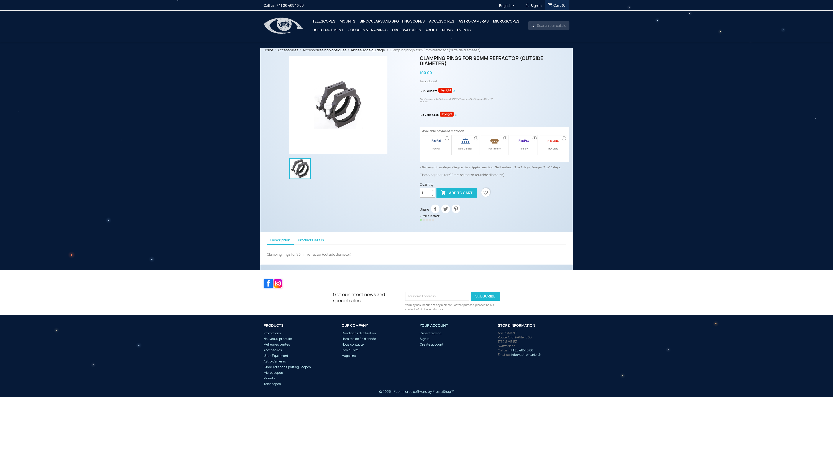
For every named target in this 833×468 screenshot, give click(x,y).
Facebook (268, 283)
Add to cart (456, 192)
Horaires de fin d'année (359, 339)
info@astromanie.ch (526, 355)
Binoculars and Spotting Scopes (392, 21)
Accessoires (441, 21)
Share (435, 209)
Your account (434, 325)
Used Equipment (327, 30)
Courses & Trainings (368, 30)
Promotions (272, 333)
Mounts (347, 21)
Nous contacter (353, 344)
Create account (431, 344)
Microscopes (506, 21)
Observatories (406, 30)
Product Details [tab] (311, 240)
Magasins (349, 356)
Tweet (445, 209)
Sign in (425, 339)
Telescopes (323, 21)
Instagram (278, 283)
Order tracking (430, 333)
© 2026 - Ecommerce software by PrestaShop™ (416, 391)
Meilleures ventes (277, 344)
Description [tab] (280, 240)
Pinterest (456, 209)
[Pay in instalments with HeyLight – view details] (454, 91)
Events (464, 30)
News (447, 30)
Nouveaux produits (278, 339)
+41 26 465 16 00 (290, 5)
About (431, 30)
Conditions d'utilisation (359, 333)
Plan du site (350, 350)
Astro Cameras (474, 21)
